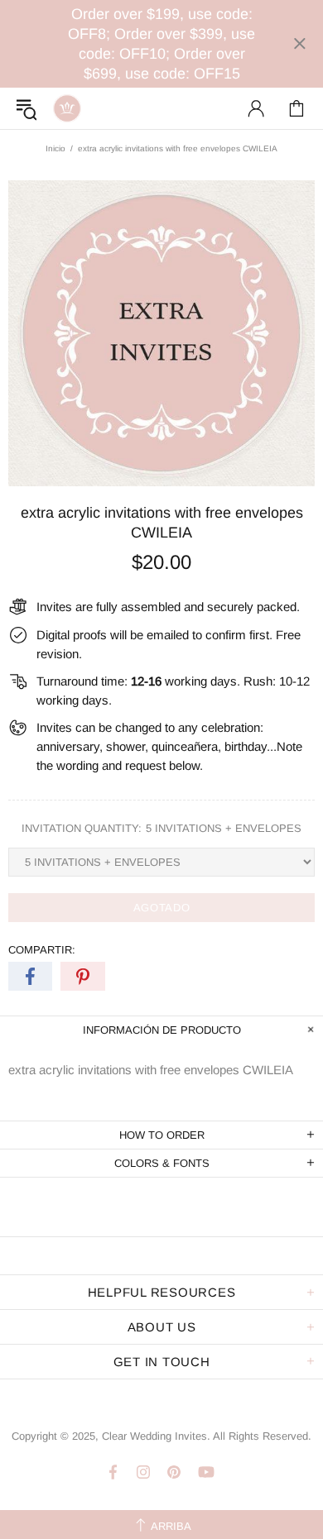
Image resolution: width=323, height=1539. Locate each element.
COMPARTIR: (41, 950)
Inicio (55, 148)
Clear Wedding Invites (67, 108)
